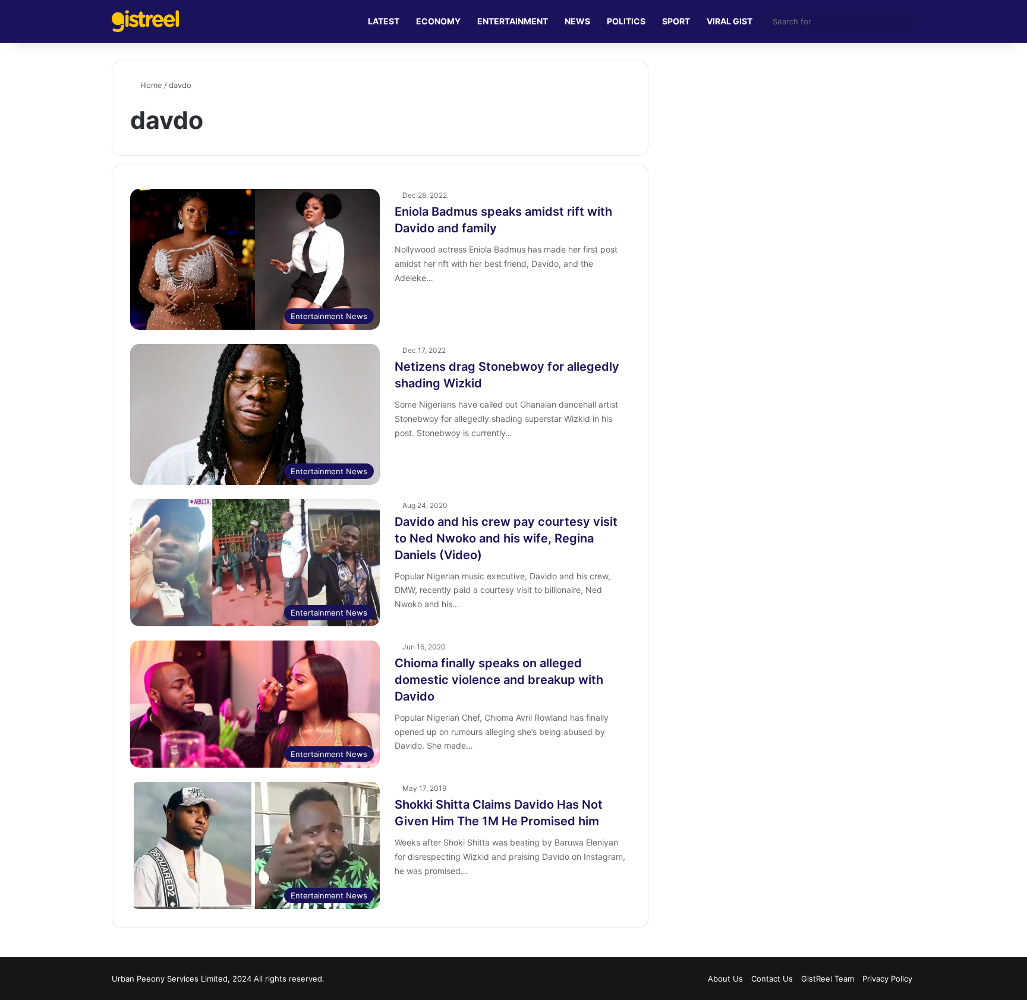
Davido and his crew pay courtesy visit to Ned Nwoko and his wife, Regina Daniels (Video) (506, 538)
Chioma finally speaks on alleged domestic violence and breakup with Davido (499, 680)
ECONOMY (438, 21)
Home (150, 85)
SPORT (676, 21)
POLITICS (626, 21)
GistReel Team (827, 978)
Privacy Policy (887, 978)
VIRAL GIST (729, 21)
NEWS (577, 21)
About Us (725, 978)
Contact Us (772, 978)
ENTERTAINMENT (512, 21)
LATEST (383, 21)
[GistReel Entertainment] (145, 21)
